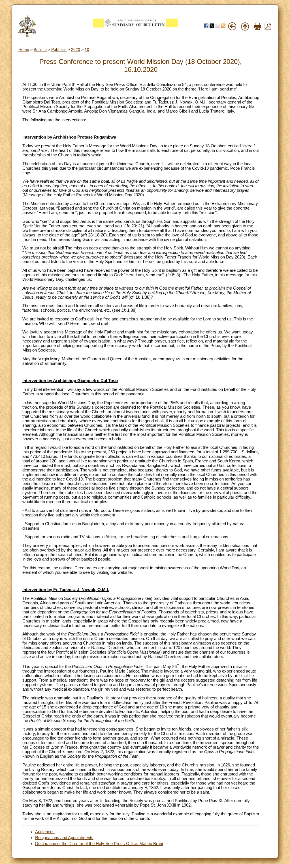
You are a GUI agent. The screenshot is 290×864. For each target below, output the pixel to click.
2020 (75, 49)
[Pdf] (268, 28)
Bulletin (40, 49)
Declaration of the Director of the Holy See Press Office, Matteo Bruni (99, 843)
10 (87, 49)
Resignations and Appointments (64, 837)
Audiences (45, 831)
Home (23, 49)
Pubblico (59, 49)
